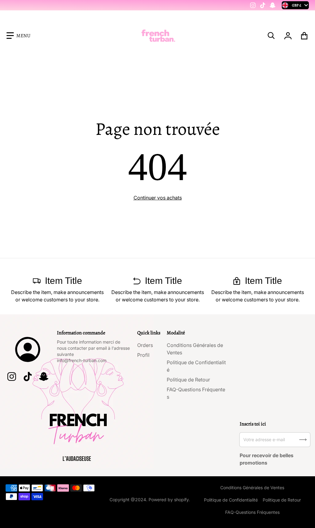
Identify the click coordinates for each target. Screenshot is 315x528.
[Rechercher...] (271, 36)
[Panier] (304, 35)
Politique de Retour (188, 380)
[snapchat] (272, 5)
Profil (143, 355)
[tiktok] (263, 5)
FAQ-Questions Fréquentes (252, 512)
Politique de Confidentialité (231, 499)
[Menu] (18, 35)
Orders (145, 345)
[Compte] (288, 35)
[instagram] (253, 5)
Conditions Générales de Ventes (252, 487)
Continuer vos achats (158, 198)
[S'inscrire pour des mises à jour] (303, 439)
